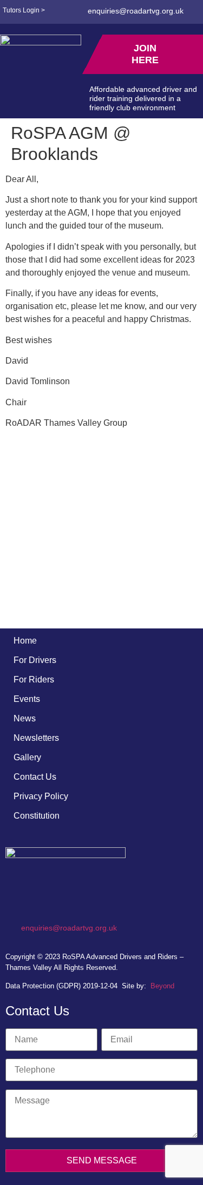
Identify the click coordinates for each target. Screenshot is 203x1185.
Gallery (27, 757)
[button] (12, 98)
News (25, 718)
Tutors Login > (24, 10)
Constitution (37, 815)
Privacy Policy (41, 796)
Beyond (162, 986)
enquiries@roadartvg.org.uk (136, 10)
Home (25, 640)
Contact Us (35, 776)
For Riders (34, 679)
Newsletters (36, 737)
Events (27, 699)
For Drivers (35, 660)
